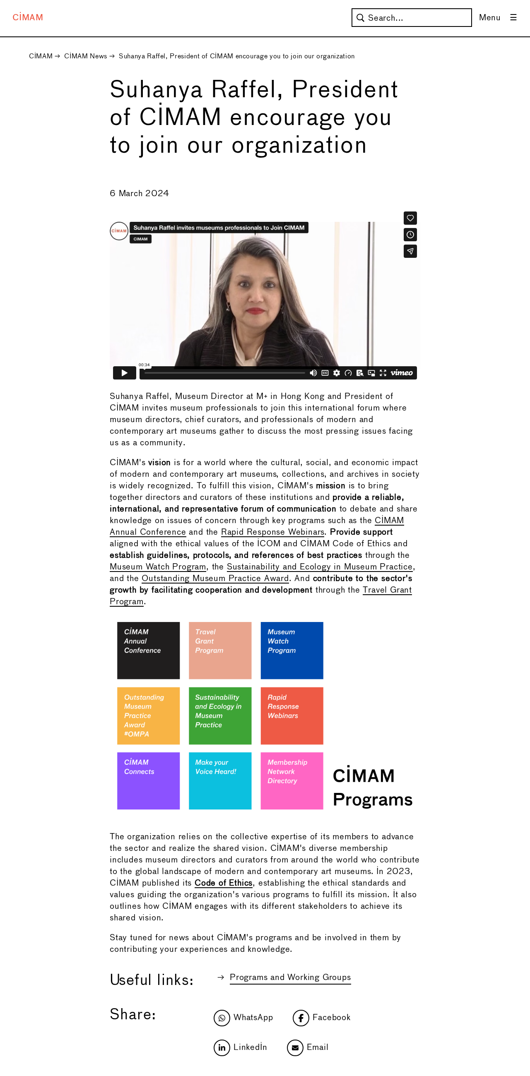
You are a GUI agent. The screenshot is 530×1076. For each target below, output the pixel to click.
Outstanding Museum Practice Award (215, 579)
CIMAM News (85, 56)
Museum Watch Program (158, 567)
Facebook (331, 1018)
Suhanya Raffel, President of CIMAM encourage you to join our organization (237, 56)
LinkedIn (250, 1048)
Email (317, 1048)
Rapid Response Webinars (272, 532)
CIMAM (27, 18)
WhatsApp (253, 1018)
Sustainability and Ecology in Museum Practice (320, 567)
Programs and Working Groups (290, 978)
